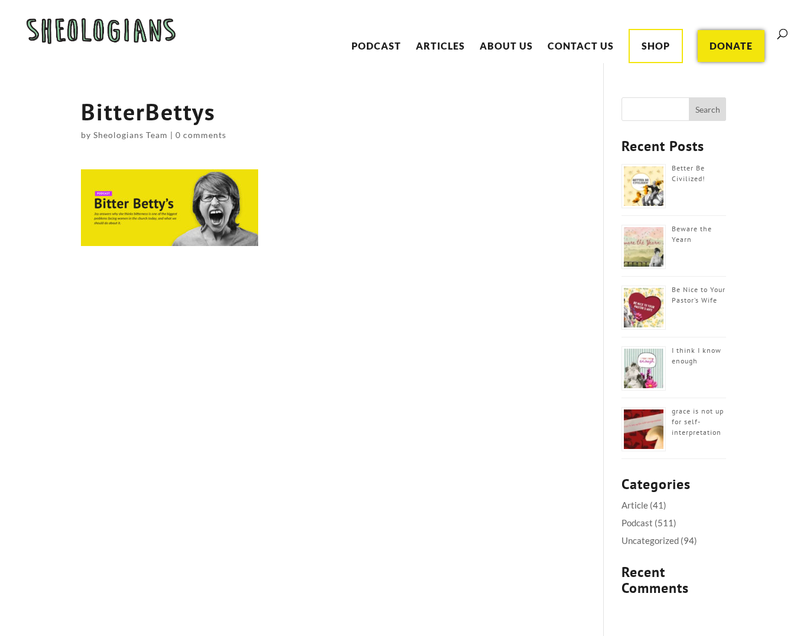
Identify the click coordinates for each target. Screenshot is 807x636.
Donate (731, 45)
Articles (440, 46)
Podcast (376, 46)
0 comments (200, 135)
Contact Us (581, 46)
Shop (656, 45)
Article (634, 505)
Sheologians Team (130, 135)
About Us (506, 46)
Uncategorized (650, 540)
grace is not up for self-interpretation (698, 421)
